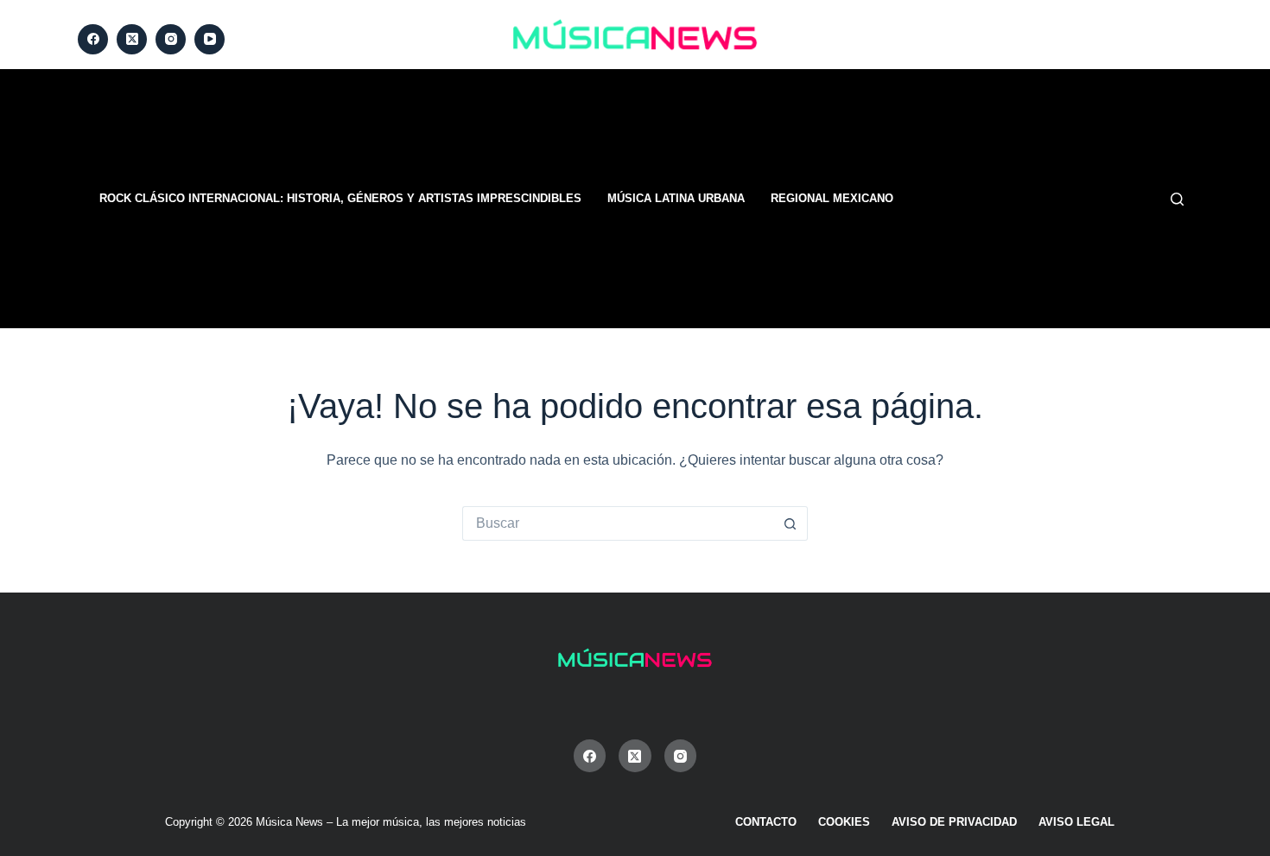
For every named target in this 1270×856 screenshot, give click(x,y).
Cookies (844, 821)
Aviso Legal (1076, 821)
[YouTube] (209, 39)
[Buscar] (1177, 199)
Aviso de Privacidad (954, 821)
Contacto (766, 821)
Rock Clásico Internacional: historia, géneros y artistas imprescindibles (340, 198)
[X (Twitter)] (132, 39)
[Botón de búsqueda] (790, 523)
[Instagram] (171, 39)
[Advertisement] (851, 199)
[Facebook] (93, 39)
